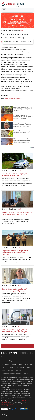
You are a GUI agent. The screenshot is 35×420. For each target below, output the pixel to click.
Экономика (6, 364)
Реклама (18, 370)
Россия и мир (28, 364)
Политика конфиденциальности (12, 374)
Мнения (14, 364)
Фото (4, 370)
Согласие (26, 374)
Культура (5, 367)
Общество (12, 361)
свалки (21, 98)
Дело (20, 364)
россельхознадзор (14, 98)
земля (6, 98)
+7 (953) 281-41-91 (25, 401)
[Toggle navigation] (4, 10)
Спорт (12, 367)
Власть (4, 361)
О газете (10, 370)
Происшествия (22, 361)
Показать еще (17, 346)
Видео (28, 367)
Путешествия (20, 367)
